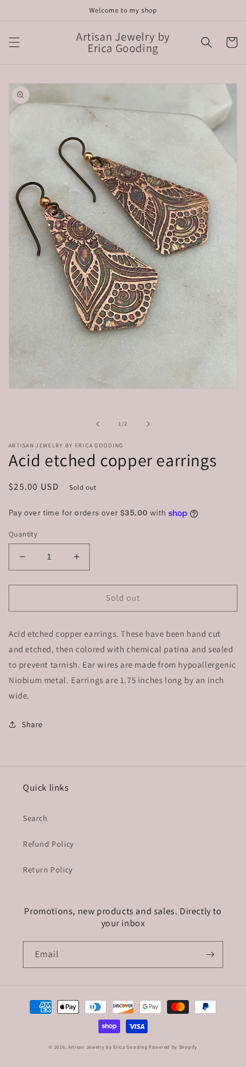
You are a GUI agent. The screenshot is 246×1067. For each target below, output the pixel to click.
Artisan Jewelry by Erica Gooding (107, 1047)
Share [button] (32, 724)
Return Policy (48, 869)
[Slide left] (97, 424)
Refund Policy (48, 844)
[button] (14, 42)
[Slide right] (148, 424)
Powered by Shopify (173, 1047)
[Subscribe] (210, 954)
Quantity (23, 534)
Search (35, 818)
